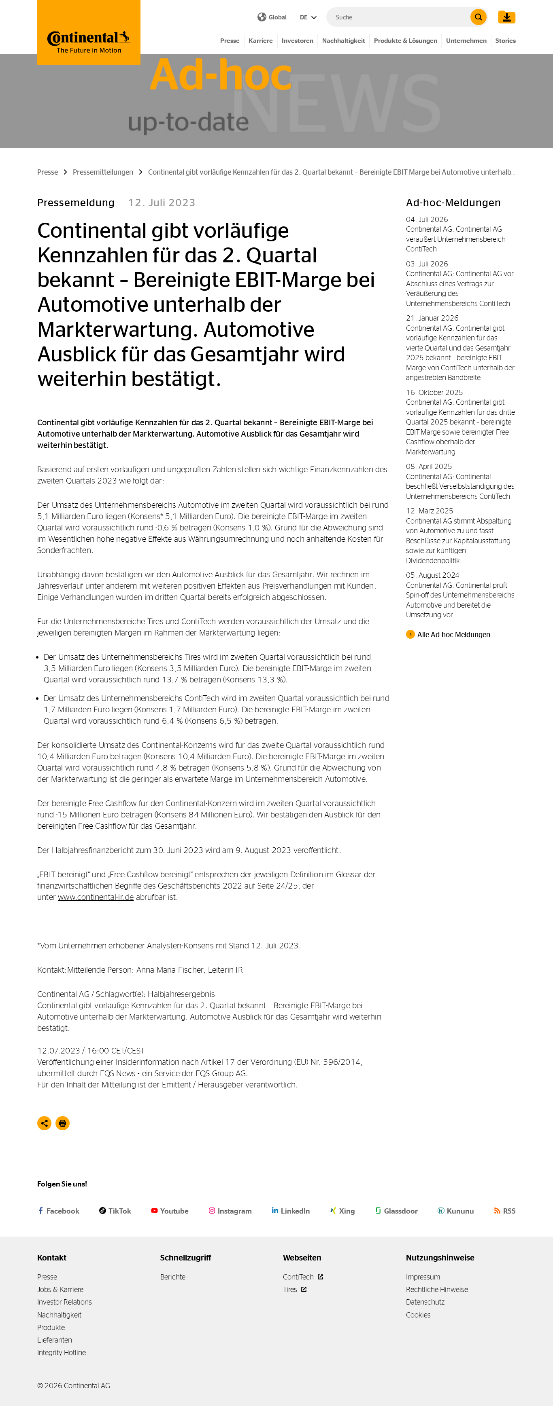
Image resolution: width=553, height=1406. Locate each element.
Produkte (51, 1327)
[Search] (478, 17)
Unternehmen (466, 40)
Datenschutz (425, 1302)
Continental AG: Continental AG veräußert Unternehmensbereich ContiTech (456, 239)
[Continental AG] (88, 32)
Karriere (261, 40)
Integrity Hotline (61, 1352)
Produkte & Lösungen (405, 40)
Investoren (297, 40)
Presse (230, 40)
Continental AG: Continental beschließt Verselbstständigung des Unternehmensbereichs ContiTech (460, 486)
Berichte (172, 1277)
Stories (506, 40)
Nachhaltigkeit (343, 40)
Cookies (418, 1315)
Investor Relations (64, 1302)
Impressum (423, 1277)
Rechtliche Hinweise (437, 1289)
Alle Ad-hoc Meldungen (453, 635)
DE (304, 17)
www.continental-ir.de (96, 897)
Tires (291, 1289)
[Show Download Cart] (505, 17)
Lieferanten (54, 1340)
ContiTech (299, 1277)
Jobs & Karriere (60, 1289)
